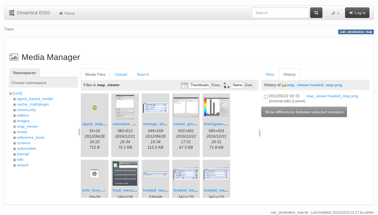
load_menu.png (127, 190)
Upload (121, 74)
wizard (22, 165)
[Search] (316, 12)
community (26, 110)
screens (24, 143)
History (289, 74)
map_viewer (27, 126)
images (23, 121)
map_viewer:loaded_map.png (314, 85)
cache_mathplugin (33, 104)
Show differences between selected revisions (304, 112)
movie (22, 132)
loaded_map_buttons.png (198, 190)
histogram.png (218, 124)
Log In (360, 13)
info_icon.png (95, 190)
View (270, 74)
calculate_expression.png (137, 124)
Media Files (95, 74)
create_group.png (190, 124)
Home (69, 13)
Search (143, 74)
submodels (26, 148)
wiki (20, 159)
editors (23, 115)
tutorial (23, 154)
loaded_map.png (159, 190)
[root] (17, 93)
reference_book (31, 137)
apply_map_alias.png (102, 124)
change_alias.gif (158, 124)
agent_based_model (35, 98)
